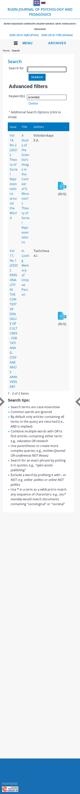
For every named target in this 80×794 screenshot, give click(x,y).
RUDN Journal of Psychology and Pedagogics (40, 18)
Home (6, 50)
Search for (16, 68)
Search (16, 50)
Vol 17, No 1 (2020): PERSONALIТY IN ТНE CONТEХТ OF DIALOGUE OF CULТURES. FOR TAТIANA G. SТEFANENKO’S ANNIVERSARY (14, 319)
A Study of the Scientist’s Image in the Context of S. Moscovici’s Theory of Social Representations (25, 188)
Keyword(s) (17, 96)
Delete (33, 103)
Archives (57, 43)
